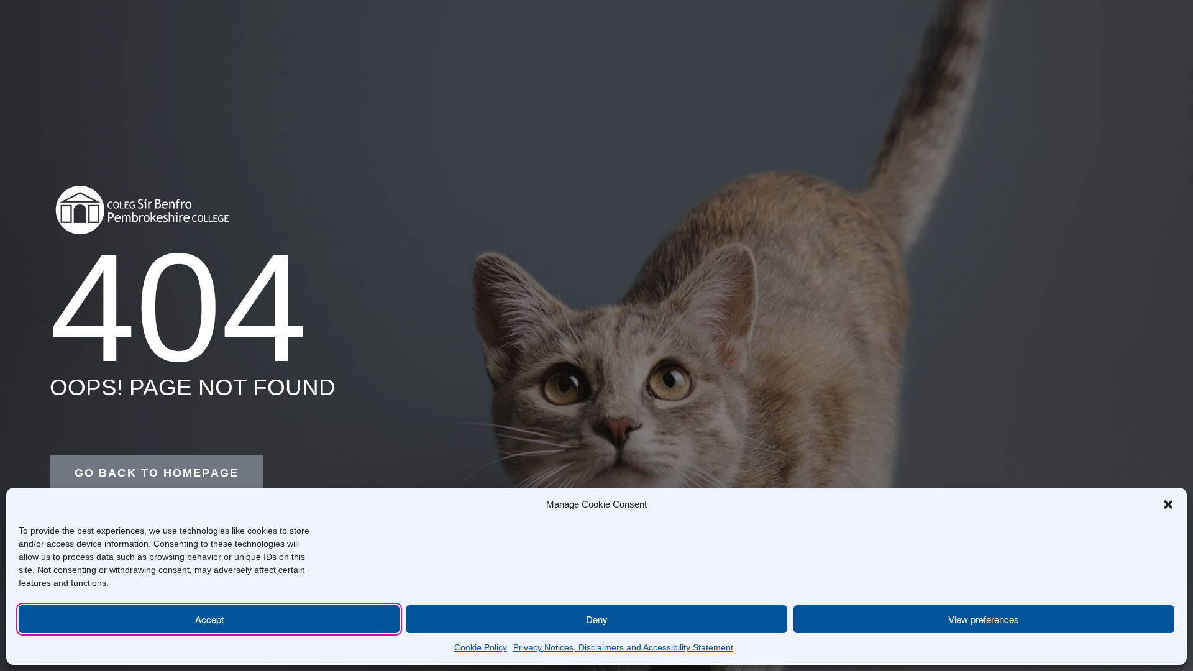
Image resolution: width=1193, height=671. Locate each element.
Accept (209, 619)
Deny (597, 619)
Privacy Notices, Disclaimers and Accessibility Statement (623, 647)
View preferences (983, 619)
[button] (1168, 504)
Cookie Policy (480, 647)
